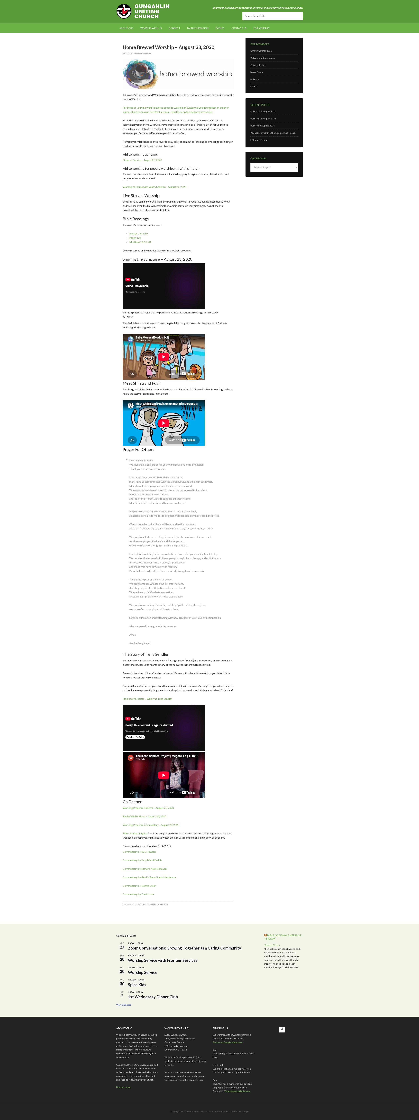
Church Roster (257, 65)
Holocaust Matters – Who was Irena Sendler (147, 698)
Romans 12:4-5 (272, 945)
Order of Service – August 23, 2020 (142, 159)
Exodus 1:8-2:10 (138, 233)
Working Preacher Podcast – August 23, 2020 (148, 807)
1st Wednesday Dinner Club (153, 996)
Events (254, 86)
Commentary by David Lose (138, 894)
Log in (246, 1111)
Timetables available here (237, 1091)
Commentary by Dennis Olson (139, 885)
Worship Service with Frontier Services (162, 960)
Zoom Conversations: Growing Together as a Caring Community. (185, 948)
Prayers (164, 904)
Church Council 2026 (261, 50)
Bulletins (254, 79)
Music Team (256, 72)
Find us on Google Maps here (227, 1042)
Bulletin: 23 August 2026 (263, 111)
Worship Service (142, 972)
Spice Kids (137, 984)
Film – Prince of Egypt (135, 833)
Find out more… (124, 1087)
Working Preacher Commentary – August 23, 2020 (151, 824)
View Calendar (123, 1004)
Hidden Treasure (259, 140)
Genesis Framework (218, 1111)
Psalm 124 (135, 237)
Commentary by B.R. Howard (139, 851)
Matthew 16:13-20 (140, 241)
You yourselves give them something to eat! (273, 132)
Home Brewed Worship (147, 904)
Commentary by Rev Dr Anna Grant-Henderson (149, 877)
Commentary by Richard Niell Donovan (145, 868)
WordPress (235, 1111)
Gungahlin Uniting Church (144, 11)
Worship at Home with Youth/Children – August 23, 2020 (154, 186)
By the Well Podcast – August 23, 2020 (144, 816)
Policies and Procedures (262, 57)
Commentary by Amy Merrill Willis (142, 860)
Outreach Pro (197, 1111)
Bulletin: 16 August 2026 (263, 118)
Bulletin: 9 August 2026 (262, 125)
